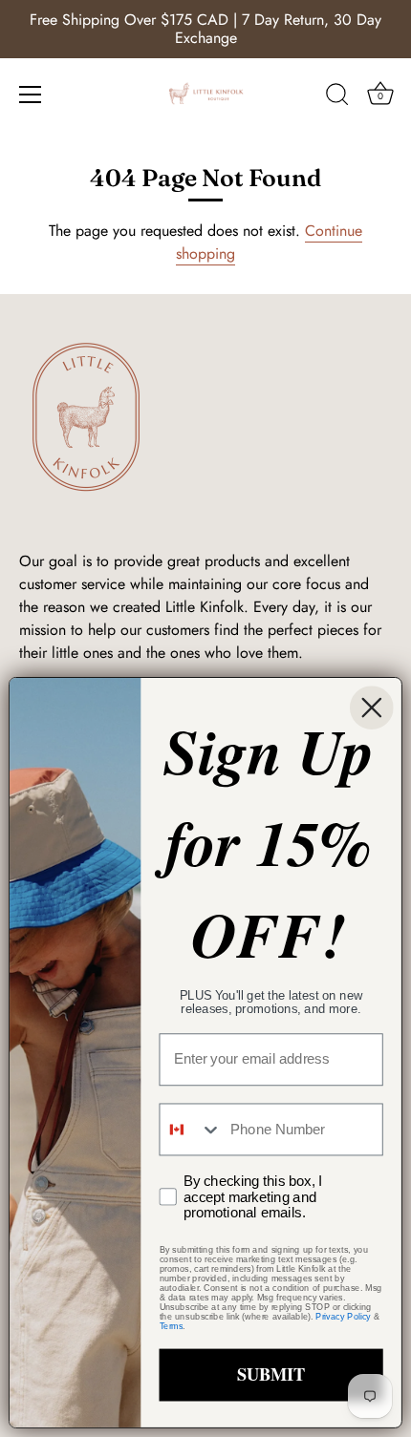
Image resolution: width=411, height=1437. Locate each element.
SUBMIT (271, 1374)
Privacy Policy (343, 1316)
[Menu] (31, 95)
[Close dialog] (372, 707)
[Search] (337, 97)
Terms (172, 1326)
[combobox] (191, 1129)
